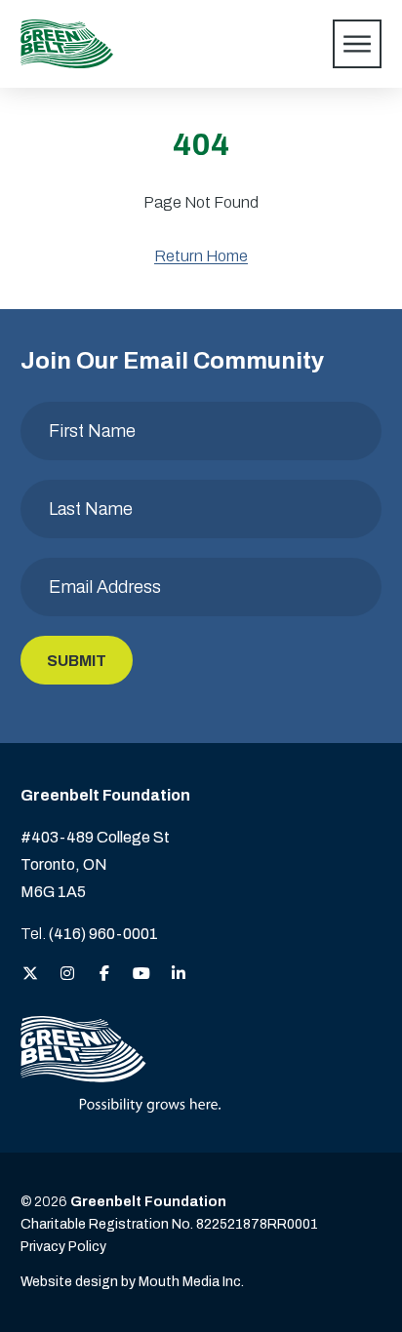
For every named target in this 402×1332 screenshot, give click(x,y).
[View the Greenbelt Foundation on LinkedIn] (178, 974)
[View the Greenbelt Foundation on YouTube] (141, 974)
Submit (76, 660)
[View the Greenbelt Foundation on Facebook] (104, 974)
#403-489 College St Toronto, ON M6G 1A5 (95, 864)
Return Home (201, 256)
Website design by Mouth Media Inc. (132, 1281)
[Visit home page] (66, 44)
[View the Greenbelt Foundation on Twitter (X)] (30, 974)
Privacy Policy (63, 1246)
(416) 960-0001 (103, 933)
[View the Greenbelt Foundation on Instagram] (67, 974)
